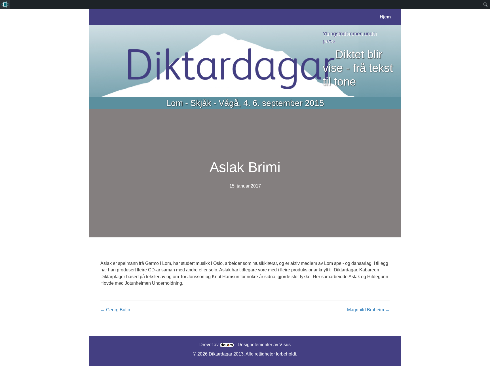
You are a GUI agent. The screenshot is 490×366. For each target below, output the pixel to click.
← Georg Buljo (115, 309)
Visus (285, 344)
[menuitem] (5, 4)
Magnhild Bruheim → (368, 309)
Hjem (385, 16)
